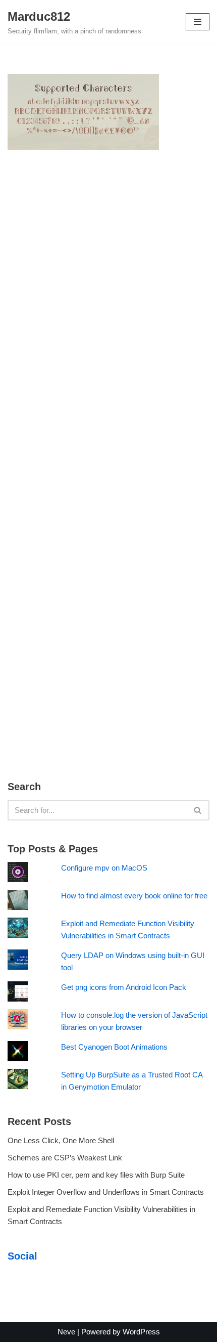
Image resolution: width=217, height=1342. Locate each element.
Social (22, 1256)
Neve (66, 1331)
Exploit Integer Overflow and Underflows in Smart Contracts (106, 1192)
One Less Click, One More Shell (61, 1140)
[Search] (198, 810)
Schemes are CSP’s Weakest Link (65, 1157)
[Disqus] (108, 310)
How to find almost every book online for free (134, 895)
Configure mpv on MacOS (104, 867)
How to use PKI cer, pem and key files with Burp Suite (96, 1175)
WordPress (141, 1331)
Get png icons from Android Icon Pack (123, 987)
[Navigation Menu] (197, 21)
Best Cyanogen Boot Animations (114, 1047)
